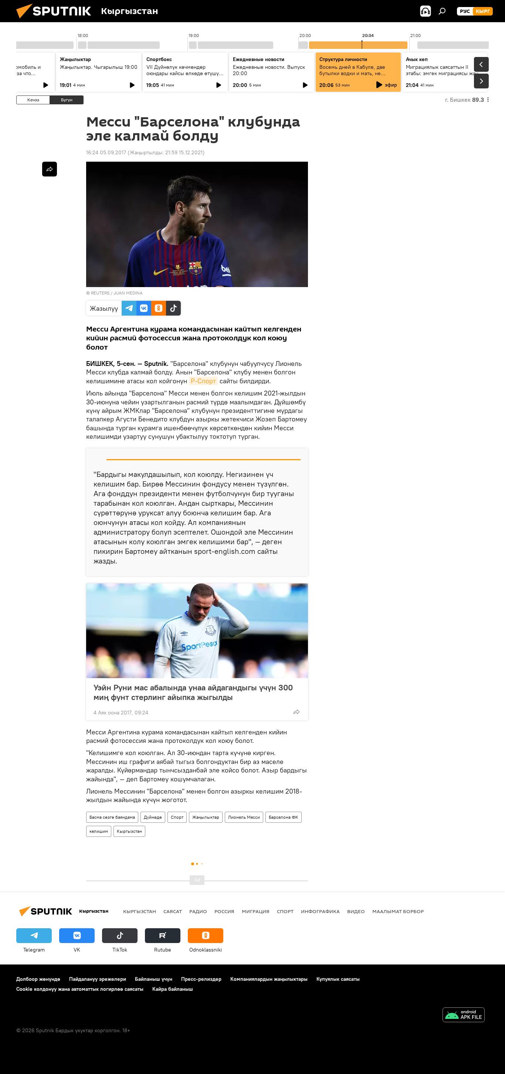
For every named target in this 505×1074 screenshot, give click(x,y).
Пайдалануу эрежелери (97, 979)
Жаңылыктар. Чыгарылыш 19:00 (99, 67)
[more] (296, 711)
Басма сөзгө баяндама (112, 817)
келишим (98, 831)
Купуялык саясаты (338, 979)
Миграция (256, 911)
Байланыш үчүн (153, 979)
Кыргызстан (129, 831)
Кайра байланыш (172, 989)
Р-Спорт (203, 381)
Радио (198, 911)
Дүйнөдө (153, 817)
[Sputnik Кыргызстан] (56, 20)
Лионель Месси (244, 817)
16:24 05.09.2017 (106, 152)
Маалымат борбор (398, 911)
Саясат (172, 911)
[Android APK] (463, 1015)
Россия (224, 911)
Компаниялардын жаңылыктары (269, 979)
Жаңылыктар (205, 817)
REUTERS (100, 293)
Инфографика (320, 911)
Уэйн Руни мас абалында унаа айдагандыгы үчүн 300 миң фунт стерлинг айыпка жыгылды (193, 692)
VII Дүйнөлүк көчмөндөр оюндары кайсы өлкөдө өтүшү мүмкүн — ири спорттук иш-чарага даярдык (182, 76)
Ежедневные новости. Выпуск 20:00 (269, 70)
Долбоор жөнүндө (38, 979)
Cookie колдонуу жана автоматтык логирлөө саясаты (79, 989)
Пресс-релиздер (201, 979)
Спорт (177, 817)
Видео (356, 911)
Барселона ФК (283, 817)
